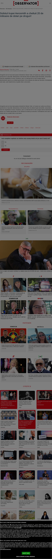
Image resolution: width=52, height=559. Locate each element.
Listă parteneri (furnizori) (5, 549)
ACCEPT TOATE (26, 553)
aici (25, 534)
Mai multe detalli (17, 527)
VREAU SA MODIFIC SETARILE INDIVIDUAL (25, 556)
